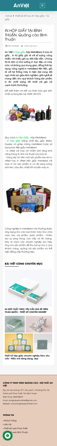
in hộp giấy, (19, 51)
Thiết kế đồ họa (23, 15)
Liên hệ (7, 424)
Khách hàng (10, 420)
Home (9, 15)
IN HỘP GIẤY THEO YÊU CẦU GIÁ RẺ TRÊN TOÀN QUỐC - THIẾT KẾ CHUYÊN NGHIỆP (26, 310)
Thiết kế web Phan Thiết (16, 428)
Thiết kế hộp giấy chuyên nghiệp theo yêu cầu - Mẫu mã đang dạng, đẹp (27, 357)
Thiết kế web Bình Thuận (16, 432)
